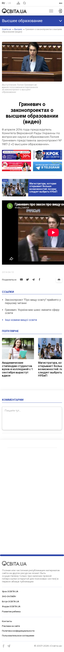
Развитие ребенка (11, 611)
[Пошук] (24, 3)
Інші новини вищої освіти (21, 319)
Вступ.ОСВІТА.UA (10, 601)
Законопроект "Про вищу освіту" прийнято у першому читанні (33, 301)
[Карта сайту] (18, 3)
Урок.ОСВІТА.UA (10, 591)
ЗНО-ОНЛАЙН (9, 596)
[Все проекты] (60, 3)
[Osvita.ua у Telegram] (9, 646)
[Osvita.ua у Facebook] (3, 646)
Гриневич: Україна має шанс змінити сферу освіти (32, 311)
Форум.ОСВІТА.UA (11, 606)
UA (9, 3)
